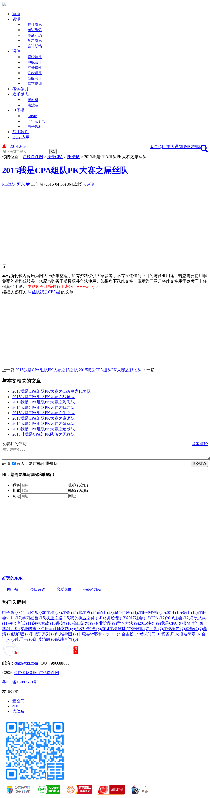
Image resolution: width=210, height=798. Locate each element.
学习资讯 (35, 41)
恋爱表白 (64, 589)
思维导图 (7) (67, 634)
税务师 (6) (170, 634)
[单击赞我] (28, 184)
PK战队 (73, 156)
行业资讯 (35, 25)
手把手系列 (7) (43, 634)
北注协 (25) (88, 612)
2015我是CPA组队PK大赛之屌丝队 (65, 170)
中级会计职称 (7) (93, 634)
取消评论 (200, 444)
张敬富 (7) (140, 628)
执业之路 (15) (58, 618)
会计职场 (35, 46)
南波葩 (33, 105)
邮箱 (16, 490)
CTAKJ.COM (26, 672)
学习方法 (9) (128, 623)
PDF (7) (114, 634)
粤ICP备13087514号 (19, 682)
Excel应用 (21, 137)
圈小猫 (13, 589)
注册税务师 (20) (152, 612)
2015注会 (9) (150, 623)
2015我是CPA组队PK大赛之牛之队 (43, 413)
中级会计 (35, 62)
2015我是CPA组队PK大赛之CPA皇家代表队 (51, 391)
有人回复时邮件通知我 (36, 463)
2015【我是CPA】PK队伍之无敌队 (43, 434)
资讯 (16, 19)
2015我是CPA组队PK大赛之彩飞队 (110, 370)
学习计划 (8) (13, 628)
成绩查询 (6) (67, 639)
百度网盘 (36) (34, 612)
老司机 (33, 100)
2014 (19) (174, 612)
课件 (16, 51)
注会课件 (35, 68)
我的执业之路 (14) (86, 618)
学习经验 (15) (34, 618)
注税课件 (35, 73)
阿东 (21, 184)
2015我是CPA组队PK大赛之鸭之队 (46, 370)
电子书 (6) (25, 639)
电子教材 (35, 127)
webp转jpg (92, 589)
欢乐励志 (20, 94)
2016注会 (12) (178, 618)
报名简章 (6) (190, 634)
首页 (16, 14)
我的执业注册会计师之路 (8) (49, 628)
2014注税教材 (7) (116, 628)
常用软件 (20, 132)
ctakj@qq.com (26, 663)
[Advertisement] (106, 223)
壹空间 (18, 701)
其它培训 (35, 84)
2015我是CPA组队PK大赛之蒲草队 (43, 423)
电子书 (18, 110)
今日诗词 (37, 589)
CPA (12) (158, 618)
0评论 (89, 184)
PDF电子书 (36, 121)
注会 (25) (70, 612)
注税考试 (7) (174, 628)
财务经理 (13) (114, 618)
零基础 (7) (194, 628)
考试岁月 (20, 89)
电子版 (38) (12, 612)
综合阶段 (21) (126, 612)
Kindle (32, 116)
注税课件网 (33, 156)
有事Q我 (158, 146)
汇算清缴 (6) (45, 639)
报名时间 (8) (193, 623)
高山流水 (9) (84, 623)
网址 (16, 496)
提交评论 (199, 464)
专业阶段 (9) (106, 623)
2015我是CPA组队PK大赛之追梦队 (43, 429)
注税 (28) (54, 612)
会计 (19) (190, 612)
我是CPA (55, 156)
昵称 (16, 485)
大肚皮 (18, 711)
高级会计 (35, 78)
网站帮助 (192, 146)
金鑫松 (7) (130, 634)
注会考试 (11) (21, 623)
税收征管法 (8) (88, 628)
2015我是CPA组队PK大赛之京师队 (43, 418)
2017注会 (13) (139, 618)
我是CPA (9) (171, 623)
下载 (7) (156, 628)
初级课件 (35, 57)
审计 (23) (106, 612)
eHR (16, 706)
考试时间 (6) (150, 634)
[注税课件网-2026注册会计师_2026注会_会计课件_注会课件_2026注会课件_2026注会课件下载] (4, 5)
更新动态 (35, 35)
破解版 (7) (21, 634)
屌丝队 (34, 292)
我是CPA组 (50, 292)
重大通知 (175, 146)
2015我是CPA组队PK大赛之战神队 (43, 397)
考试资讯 (35, 30)
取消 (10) (65, 623)
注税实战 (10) (45, 623)
